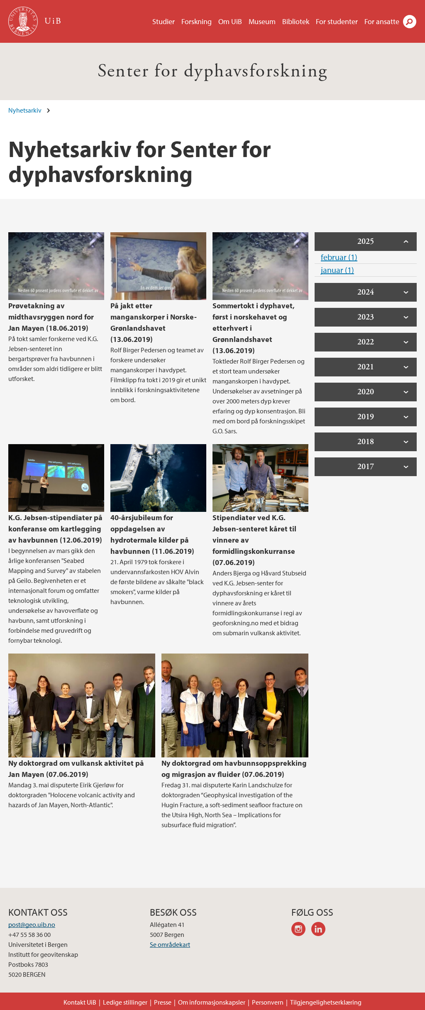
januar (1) (337, 270)
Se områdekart (170, 944)
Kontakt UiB (80, 1002)
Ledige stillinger (125, 1002)
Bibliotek (295, 21)
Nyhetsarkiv (25, 110)
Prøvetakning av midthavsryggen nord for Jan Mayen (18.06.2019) (51, 317)
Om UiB (230, 21)
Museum (262, 21)
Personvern (267, 1002)
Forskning (196, 21)
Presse (162, 1002)
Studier (163, 21)
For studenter (337, 21)
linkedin (321, 930)
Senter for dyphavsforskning (213, 71)
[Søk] (410, 21)
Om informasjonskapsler (211, 1002)
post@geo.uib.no (31, 924)
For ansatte (381, 21)
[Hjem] (23, 21)
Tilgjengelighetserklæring (325, 1002)
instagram (301, 930)
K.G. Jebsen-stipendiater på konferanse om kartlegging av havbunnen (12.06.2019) (55, 529)
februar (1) (339, 257)
